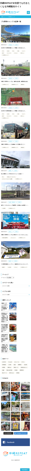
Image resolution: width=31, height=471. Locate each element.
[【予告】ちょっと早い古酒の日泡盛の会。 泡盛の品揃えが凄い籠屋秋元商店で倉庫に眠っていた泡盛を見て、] (25, 386)
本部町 (3, 367)
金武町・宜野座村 (12, 202)
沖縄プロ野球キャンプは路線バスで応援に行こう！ (13, 144)
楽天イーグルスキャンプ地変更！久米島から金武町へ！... (14, 205)
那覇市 (10, 170)
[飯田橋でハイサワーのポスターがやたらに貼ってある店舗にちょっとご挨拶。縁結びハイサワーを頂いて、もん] (5, 426)
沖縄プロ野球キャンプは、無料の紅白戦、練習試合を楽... (14, 81)
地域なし (10, 231)
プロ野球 (16, 44)
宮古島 (25, 364)
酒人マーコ (4, 372)
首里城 (17, 372)
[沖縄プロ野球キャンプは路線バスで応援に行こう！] (15, 130)
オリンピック (13, 237)
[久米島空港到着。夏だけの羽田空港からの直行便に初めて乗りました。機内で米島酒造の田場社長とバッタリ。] (25, 396)
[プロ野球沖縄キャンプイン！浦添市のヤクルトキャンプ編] (15, 250)
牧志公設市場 (9, 370)
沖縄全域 (10, 44)
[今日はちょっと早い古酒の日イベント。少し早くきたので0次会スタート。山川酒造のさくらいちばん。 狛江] (5, 386)
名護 (14, 364)
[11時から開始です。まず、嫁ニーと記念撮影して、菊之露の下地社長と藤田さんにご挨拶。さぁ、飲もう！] (15, 426)
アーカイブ (3, 277)
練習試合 (22, 84)
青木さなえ (11, 372)
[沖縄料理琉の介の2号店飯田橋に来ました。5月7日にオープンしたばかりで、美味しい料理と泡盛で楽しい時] (25, 416)
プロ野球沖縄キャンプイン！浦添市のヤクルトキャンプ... (14, 264)
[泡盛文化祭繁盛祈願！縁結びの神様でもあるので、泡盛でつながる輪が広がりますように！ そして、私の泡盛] (5, 406)
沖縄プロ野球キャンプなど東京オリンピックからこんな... (14, 234)
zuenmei (4, 362)
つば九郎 (9, 267)
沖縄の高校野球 (5, 237)
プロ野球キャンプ (5, 55)
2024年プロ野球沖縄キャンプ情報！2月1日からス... (13, 47)
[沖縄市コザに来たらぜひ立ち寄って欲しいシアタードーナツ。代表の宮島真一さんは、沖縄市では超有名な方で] (5, 396)
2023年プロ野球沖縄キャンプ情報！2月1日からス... (13, 110)
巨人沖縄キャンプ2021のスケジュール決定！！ (12, 173)
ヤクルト (15, 267)
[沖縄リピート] (10, 12)
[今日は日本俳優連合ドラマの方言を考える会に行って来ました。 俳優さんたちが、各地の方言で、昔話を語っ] (15, 406)
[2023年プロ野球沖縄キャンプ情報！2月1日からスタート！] (15, 96)
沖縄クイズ (16, 367)
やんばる (10, 362)
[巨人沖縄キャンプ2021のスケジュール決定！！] (15, 159)
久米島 (9, 364)
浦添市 (10, 261)
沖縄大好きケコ (24, 367)
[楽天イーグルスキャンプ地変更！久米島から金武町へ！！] (15, 191)
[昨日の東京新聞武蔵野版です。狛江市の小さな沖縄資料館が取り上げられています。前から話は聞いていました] (25, 406)
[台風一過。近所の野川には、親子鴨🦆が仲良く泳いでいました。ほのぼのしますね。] (5, 416)
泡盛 (3, 370)
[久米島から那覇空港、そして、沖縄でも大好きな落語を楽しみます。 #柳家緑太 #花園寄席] (15, 396)
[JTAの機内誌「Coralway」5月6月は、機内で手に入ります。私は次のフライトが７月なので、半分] (15, 416)
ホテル (23, 362)
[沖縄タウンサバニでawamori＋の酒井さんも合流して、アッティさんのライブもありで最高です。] (15, 386)
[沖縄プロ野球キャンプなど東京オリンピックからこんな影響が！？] (15, 220)
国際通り (20, 364)
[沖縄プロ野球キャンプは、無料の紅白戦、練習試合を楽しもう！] (15, 67)
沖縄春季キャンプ (15, 84)
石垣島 (16, 370)
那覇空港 (21, 370)
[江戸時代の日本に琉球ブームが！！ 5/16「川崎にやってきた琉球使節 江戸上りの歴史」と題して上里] (25, 426)
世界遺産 (4, 364)
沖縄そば (9, 367)
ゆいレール (17, 362)
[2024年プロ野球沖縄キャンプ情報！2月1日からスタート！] (15, 33)
